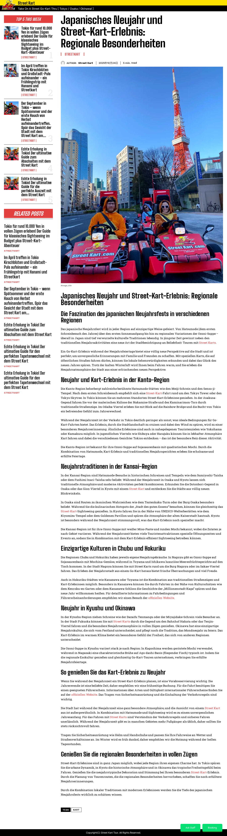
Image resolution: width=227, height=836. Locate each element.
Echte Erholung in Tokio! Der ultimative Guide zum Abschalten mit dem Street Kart (28, 329)
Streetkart (28, 57)
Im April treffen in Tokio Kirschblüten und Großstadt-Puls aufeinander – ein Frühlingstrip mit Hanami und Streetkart (36, 78)
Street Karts (207, 343)
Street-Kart (154, 393)
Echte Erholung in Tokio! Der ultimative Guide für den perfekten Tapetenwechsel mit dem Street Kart (27, 353)
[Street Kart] (64, 63)
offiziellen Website (161, 598)
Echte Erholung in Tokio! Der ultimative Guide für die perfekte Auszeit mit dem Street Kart (36, 186)
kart (76, 810)
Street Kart (85, 63)
